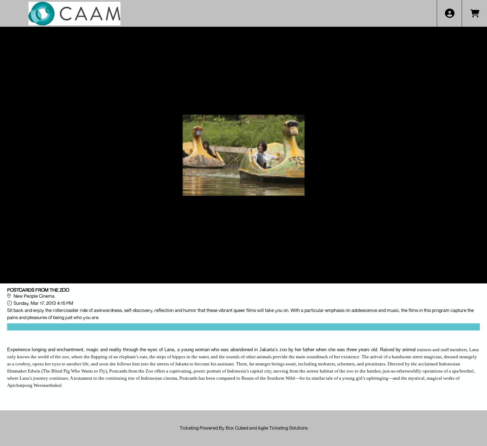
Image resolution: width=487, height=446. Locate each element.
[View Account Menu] (449, 13)
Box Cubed (237, 428)
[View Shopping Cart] (474, 13)
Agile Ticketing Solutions (283, 428)
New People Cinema (34, 296)
